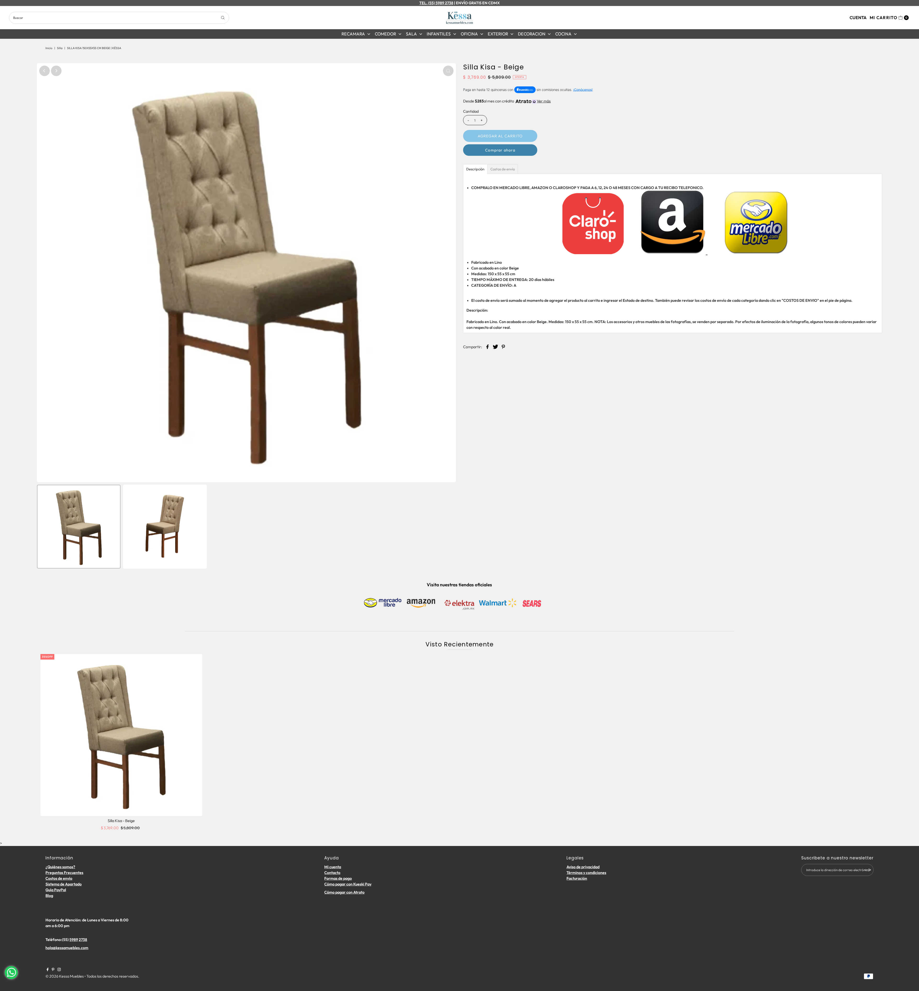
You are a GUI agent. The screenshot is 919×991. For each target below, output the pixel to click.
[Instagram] (59, 969)
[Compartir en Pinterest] (503, 346)
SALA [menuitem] (411, 34)
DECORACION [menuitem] (531, 34)
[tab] (475, 169)
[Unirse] (868, 870)
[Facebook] (48, 969)
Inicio (48, 48)
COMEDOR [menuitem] (385, 34)
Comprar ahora (500, 150)
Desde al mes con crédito (507, 101)
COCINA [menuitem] (563, 34)
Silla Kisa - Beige (121, 820)
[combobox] (119, 18)
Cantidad (471, 111)
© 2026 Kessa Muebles (64, 976)
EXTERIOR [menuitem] (498, 34)
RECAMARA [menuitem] (353, 34)
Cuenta (858, 17)
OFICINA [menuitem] (469, 34)
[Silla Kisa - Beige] (121, 735)
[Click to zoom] (448, 71)
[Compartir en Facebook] (487, 346)
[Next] (56, 71)
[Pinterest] (53, 969)
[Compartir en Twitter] (495, 346)
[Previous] (44, 71)
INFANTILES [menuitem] (439, 34)
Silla (59, 48)
